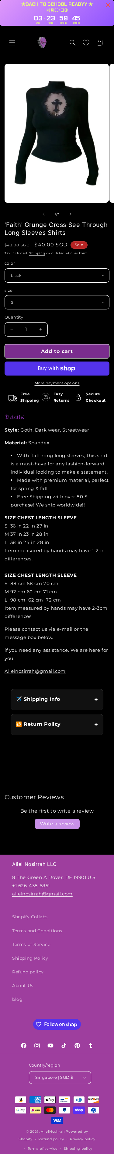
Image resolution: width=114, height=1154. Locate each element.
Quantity (14, 317)
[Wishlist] (86, 42)
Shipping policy (78, 1148)
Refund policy (28, 972)
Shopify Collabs (30, 916)
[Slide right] (70, 214)
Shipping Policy (30, 958)
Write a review (57, 824)
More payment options (57, 383)
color (10, 263)
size (9, 290)
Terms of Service (31, 944)
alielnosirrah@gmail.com (42, 894)
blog (17, 999)
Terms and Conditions (37, 930)
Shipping (37, 253)
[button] (12, 42)
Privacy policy (82, 1139)
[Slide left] (43, 214)
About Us (22, 985)
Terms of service (43, 1148)
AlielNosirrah (52, 1131)
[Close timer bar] (107, 4)
